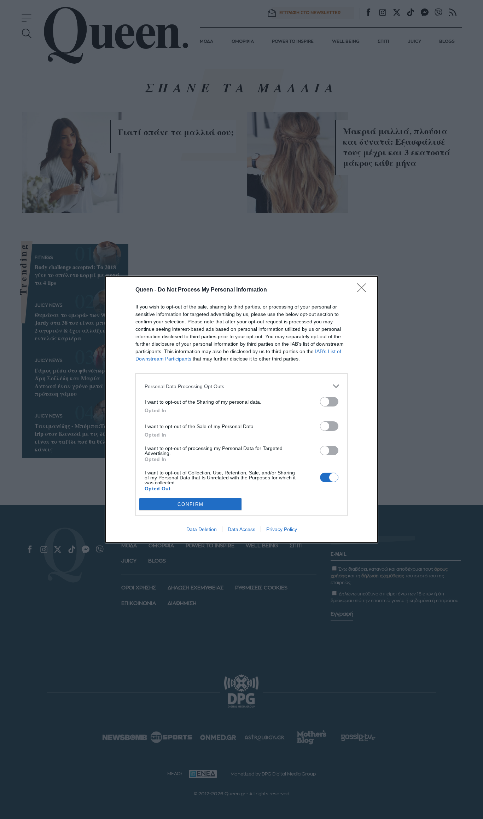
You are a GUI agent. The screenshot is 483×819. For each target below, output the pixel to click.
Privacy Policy (281, 529)
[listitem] (241, 386)
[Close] (364, 290)
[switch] (329, 401)
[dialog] (241, 409)
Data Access (241, 529)
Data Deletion (201, 529)
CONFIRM (191, 504)
